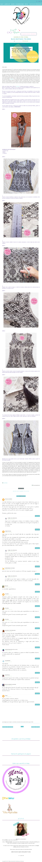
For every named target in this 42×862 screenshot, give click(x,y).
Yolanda (7, 608)
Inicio (1, 4)
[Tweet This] (19, 488)
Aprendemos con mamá (10, 568)
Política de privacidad (36, 4)
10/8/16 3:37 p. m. (11, 577)
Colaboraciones (19, 4)
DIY (19, 37)
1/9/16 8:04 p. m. (8, 696)
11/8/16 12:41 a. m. (8, 620)
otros (21, 37)
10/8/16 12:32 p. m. (8, 532)
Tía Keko (11, 79)
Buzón (13, 4)
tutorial (26, 37)
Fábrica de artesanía (12, 518)
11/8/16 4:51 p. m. (8, 661)
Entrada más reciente (7, 726)
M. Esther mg (7, 660)
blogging (16, 37)
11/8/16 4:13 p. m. (8, 650)
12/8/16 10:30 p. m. (8, 685)
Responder (37, 516)
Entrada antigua (35, 726)
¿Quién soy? (7, 4)
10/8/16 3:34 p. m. (11, 519)
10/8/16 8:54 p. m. (8, 587)
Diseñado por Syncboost (20, 861)
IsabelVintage (8, 531)
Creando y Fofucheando (10, 630)
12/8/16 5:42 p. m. (8, 676)
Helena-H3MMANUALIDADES (10, 684)
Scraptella (7, 674)
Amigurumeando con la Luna (11, 649)
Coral (6, 695)
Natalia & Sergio (8, 499)
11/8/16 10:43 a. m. (8, 631)
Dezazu (6, 585)
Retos (26, 4)
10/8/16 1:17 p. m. (8, 569)
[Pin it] (22, 488)
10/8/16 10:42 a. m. (8, 500)
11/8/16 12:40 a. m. (8, 609)
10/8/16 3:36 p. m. (11, 551)
